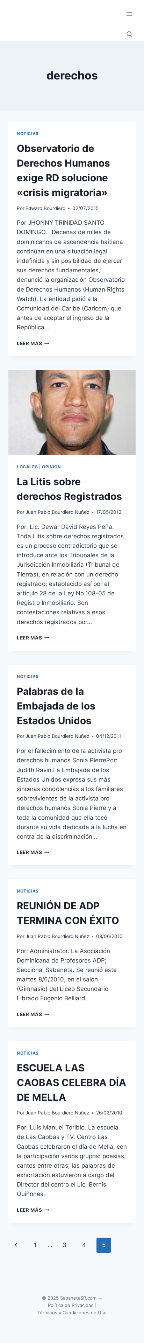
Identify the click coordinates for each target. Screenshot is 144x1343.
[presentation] (72, 412)
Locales (27, 466)
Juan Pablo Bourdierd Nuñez (57, 512)
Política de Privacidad (71, 1305)
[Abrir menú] (129, 13)
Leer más (33, 343)
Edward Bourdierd (45, 208)
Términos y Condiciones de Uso (72, 1312)
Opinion (51, 466)
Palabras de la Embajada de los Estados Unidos (56, 706)
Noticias (28, 133)
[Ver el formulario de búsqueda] (129, 34)
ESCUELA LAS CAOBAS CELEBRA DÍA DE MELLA (71, 1082)
